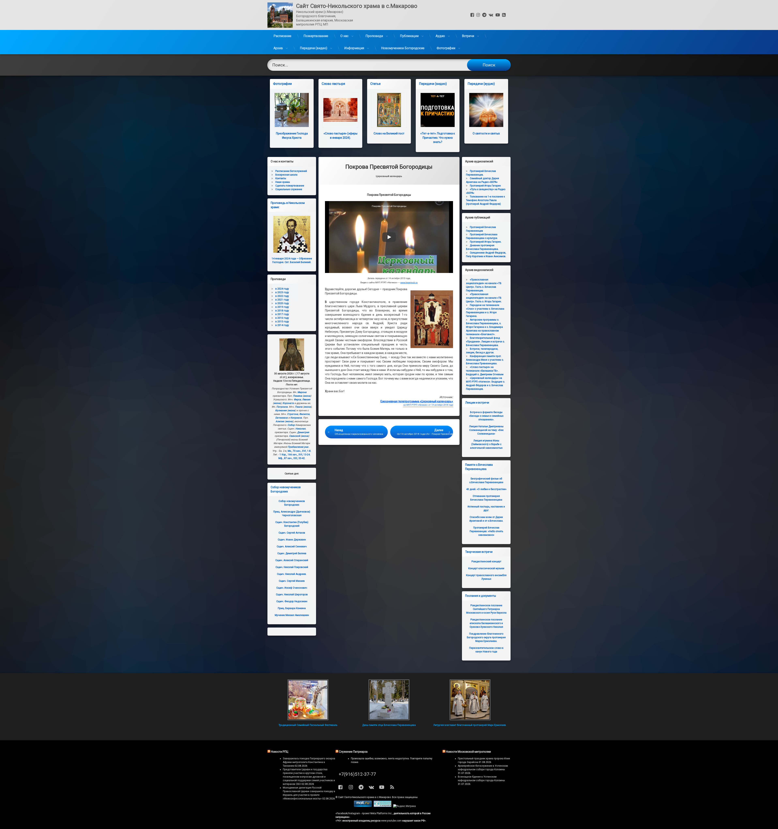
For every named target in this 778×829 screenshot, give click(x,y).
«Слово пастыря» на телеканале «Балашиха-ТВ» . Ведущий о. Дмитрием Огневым (484, 371)
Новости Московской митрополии (468, 751)
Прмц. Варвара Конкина (292, 608)
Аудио (440, 36)
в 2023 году (282, 292)
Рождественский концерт (486, 561)
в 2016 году (282, 317)
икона (307, 395)
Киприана (296, 417)
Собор (291, 425)
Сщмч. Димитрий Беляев (291, 553)
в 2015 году (282, 321)
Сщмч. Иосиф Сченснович (291, 587)
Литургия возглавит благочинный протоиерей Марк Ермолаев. (470, 725)
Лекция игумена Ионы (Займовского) (486, 444)
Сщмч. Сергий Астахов (292, 532)
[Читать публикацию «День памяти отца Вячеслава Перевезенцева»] (389, 700)
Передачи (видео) (313, 48)
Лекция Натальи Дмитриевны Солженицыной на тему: (486, 430)
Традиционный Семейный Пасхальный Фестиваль (308, 725)
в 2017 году (282, 314)
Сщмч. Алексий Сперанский (291, 560)
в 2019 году (282, 307)
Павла (298, 406)
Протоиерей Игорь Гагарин (485, 185)
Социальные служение (288, 189)
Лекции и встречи (477, 402)
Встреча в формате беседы (486, 416)
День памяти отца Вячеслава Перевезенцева (389, 725)
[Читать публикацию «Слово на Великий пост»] (389, 110)
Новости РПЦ (279, 751)
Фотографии (446, 48)
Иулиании (281, 410)
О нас (344, 36)
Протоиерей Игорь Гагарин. (485, 241)
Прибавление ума (298, 446)
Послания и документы (480, 595)
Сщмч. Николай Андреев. (292, 574)
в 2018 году (282, 310)
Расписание (282, 36)
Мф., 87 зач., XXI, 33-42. (291, 458)
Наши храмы (282, 182)
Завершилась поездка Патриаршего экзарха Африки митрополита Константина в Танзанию (309, 762)
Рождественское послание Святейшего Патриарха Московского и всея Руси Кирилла (486, 609)
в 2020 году (282, 303)
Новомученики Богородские (402, 48)
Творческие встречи (479, 551)
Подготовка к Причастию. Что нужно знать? (437, 138)
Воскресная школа (286, 174)
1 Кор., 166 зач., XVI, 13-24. (295, 454)
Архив (278, 48)
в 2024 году (282, 288)
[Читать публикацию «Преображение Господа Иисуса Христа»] (292, 110)
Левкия (306, 399)
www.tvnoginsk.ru (409, 282)
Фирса (297, 399)
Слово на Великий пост (389, 133)
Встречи (468, 36)
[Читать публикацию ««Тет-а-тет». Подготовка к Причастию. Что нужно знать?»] (437, 110)
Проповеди (374, 36)
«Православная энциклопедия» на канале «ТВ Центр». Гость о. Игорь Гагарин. (484, 298)
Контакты (280, 178)
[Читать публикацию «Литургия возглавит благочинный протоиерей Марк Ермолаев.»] (470, 700)
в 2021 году (282, 299)
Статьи (375, 84)
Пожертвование (316, 36)
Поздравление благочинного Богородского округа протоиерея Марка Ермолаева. (486, 637)
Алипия (280, 421)
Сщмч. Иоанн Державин (292, 539)
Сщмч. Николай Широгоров (292, 594)
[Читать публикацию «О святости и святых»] (486, 110)
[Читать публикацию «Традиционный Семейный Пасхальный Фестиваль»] (308, 700)
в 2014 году (282, 325)
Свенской (294, 436)
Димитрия (303, 432)
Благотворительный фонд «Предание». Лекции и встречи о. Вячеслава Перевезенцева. (485, 342)
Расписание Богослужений (291, 171)
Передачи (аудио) (481, 84)
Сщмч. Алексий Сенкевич (292, 546)
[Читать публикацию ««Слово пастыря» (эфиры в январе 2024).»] (340, 110)
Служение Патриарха (353, 751)
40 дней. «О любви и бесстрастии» (486, 489)
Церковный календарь (389, 176)
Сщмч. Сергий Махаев (292, 581)
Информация (354, 48)
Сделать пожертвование (289, 185)
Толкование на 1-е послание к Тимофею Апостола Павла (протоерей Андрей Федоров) (485, 200)
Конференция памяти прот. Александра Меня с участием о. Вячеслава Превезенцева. (485, 360)
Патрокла (282, 406)
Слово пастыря (333, 84)
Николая (300, 428)
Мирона (302, 392)
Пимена (297, 395)
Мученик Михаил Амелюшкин (292, 615)
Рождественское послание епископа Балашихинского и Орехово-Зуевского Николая (486, 623)
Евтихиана (281, 417)
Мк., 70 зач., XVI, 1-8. (299, 451)
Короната (288, 403)
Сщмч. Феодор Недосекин (291, 601)
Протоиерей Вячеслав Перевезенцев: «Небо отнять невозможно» (486, 531)
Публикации (409, 36)
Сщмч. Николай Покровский (292, 567)
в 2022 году (282, 296)
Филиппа (304, 414)
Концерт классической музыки (486, 568)
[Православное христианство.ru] (382, 806)
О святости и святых (486, 133)
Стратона (292, 414)
